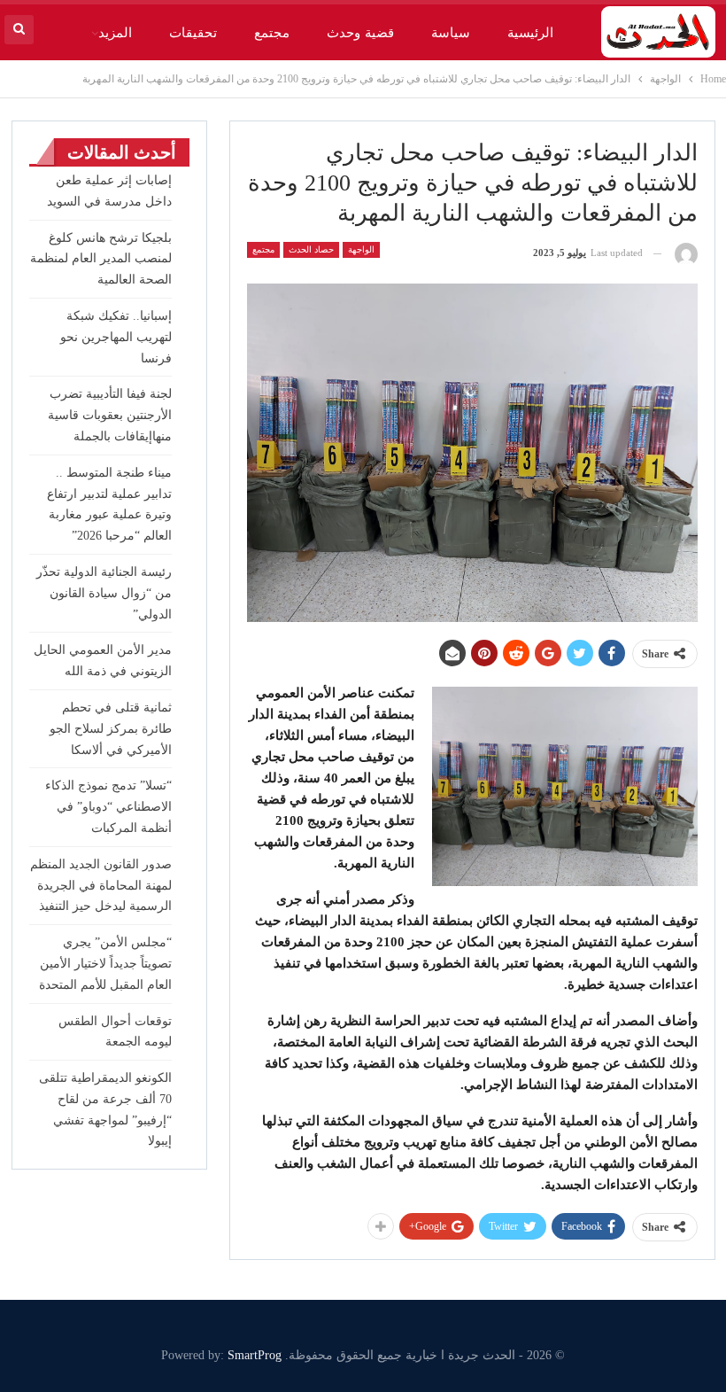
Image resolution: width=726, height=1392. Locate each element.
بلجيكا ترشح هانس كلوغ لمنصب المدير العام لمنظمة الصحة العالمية (101, 259)
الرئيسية (530, 33)
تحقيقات (193, 33)
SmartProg (255, 1355)
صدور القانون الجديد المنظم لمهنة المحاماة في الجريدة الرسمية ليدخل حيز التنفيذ (101, 886)
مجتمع (272, 33)
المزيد (115, 33)
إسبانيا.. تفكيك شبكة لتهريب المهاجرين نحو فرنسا (116, 337)
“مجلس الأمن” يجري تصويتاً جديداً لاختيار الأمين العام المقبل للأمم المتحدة (105, 964)
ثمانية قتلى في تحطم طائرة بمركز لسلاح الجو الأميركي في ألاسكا (111, 729)
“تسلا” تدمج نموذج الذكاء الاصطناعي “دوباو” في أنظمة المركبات (108, 807)
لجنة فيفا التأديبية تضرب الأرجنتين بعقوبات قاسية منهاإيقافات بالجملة (110, 415)
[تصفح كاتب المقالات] (686, 253)
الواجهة (361, 249)
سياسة (450, 33)
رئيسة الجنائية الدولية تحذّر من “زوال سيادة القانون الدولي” (104, 593)
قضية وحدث (360, 33)
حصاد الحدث (311, 249)
